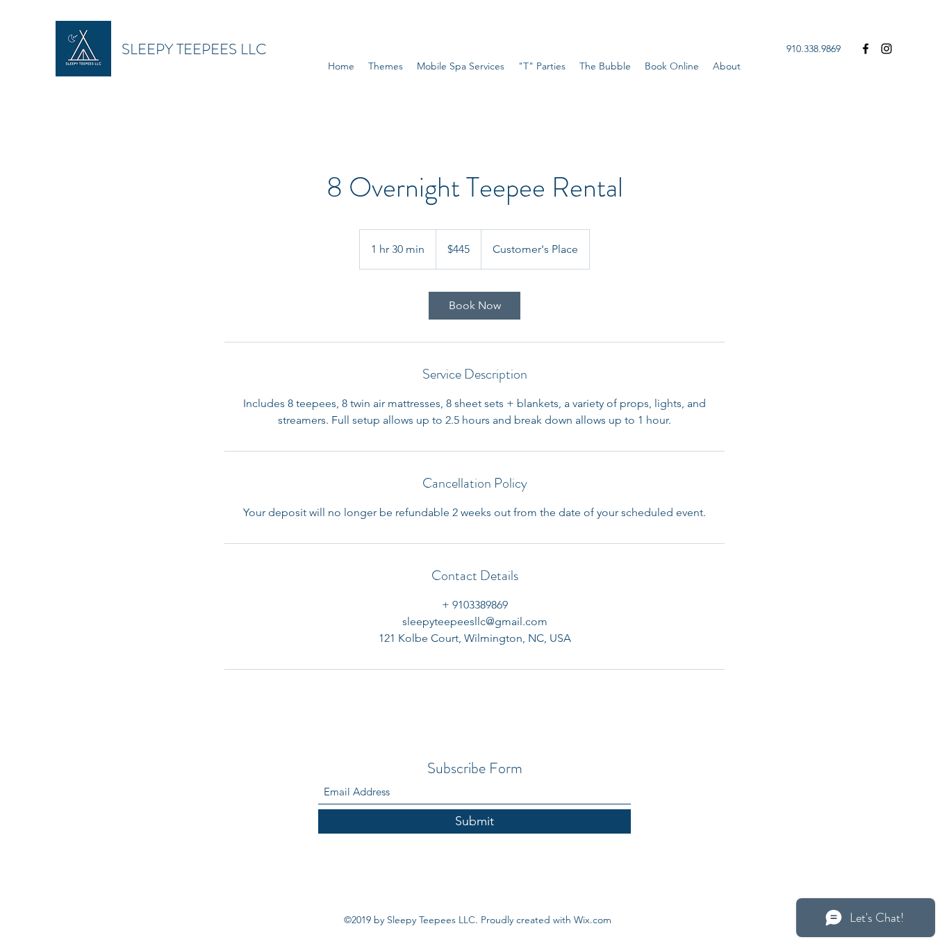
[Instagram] (886, 49)
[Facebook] (866, 49)
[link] (474, 306)
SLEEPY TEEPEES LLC (194, 49)
